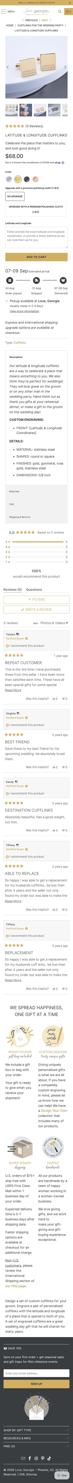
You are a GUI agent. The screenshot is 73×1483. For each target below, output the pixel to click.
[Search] (60, 11)
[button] (24, 126)
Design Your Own (54, 1110)
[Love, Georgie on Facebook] (29, 1458)
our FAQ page (15, 1286)
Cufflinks (19, 342)
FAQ (11, 504)
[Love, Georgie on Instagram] (36, 1458)
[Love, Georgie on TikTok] (49, 1458)
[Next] (65, 67)
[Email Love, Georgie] (23, 1458)
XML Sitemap (28, 1474)
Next (45, 20)
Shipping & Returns (19, 517)
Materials (14, 491)
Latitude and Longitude (18, 223)
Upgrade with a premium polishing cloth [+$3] (36, 209)
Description (16, 357)
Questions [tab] (34, 590)
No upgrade (15, 196)
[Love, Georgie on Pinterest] (43, 1458)
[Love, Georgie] (36, 11)
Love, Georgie (24, 1470)
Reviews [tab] (13, 590)
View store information (24, 311)
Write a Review (46, 610)
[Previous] (8, 67)
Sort (35, 623)
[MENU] (2, 11)
